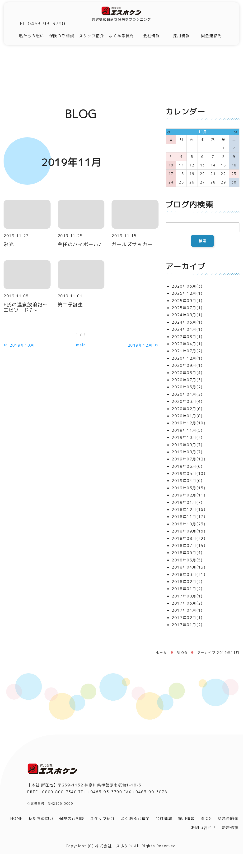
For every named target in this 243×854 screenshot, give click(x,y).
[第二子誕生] (81, 274)
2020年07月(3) (187, 379)
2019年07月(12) (188, 459)
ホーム (161, 652)
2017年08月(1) (187, 596)
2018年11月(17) (188, 516)
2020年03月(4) (187, 401)
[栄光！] (27, 214)
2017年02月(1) (187, 617)
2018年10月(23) (188, 524)
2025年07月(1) (187, 307)
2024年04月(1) (187, 329)
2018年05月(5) (187, 560)
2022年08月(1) (187, 336)
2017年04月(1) (187, 610)
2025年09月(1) (187, 300)
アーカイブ (186, 266)
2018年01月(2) (187, 588)
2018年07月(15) (188, 545)
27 (202, 182)
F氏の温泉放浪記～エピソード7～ (26, 307)
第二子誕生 (70, 304)
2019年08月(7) (187, 452)
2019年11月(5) (187, 430)
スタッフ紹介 (91, 35)
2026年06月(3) (187, 286)
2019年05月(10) (188, 473)
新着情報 (230, 827)
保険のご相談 (61, 35)
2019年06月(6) (187, 466)
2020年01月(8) (187, 415)
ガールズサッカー (132, 244)
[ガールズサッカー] (135, 214)
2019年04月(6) (187, 480)
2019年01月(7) (187, 502)
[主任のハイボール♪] (81, 214)
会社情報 (151, 35)
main (81, 345)
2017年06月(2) (187, 603)
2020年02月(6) (187, 408)
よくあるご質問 (135, 818)
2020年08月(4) (187, 372)
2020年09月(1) (187, 365)
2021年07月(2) (187, 351)
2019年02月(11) (188, 495)
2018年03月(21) (188, 574)
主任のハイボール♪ (80, 244)
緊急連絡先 (211, 35)
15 (223, 165)
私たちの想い (31, 35)
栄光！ (11, 244)
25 (181, 182)
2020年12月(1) (187, 358)
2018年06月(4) (187, 552)
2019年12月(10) (188, 423)
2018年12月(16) (188, 509)
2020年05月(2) (187, 387)
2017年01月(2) (187, 624)
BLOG (182, 652)
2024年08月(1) (187, 314)
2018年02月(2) (187, 581)
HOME (16, 818)
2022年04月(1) (187, 343)
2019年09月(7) (187, 444)
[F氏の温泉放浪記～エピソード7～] (27, 274)
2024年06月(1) (187, 322)
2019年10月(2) (187, 437)
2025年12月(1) (187, 293)
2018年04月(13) (188, 567)
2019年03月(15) (188, 488)
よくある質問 (121, 35)
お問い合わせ (203, 827)
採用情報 (181, 35)
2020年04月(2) (187, 394)
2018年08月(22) (188, 538)
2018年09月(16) (188, 531)
